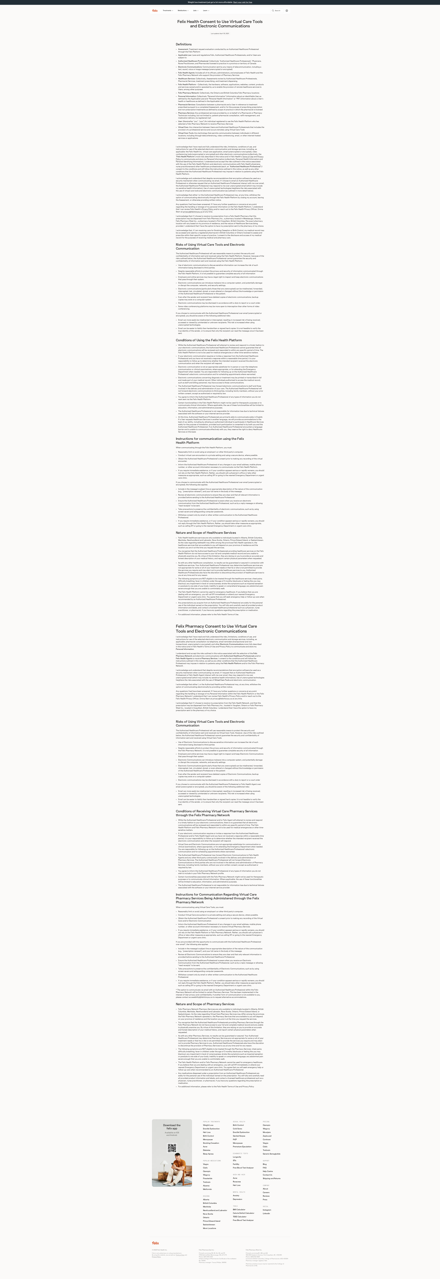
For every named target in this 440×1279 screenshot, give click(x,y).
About (265, 1189)
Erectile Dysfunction (211, 1129)
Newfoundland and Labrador (215, 1210)
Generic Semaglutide (271, 1154)
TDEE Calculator (240, 1217)
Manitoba (207, 1207)
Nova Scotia (208, 1214)
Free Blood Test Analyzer (243, 1168)
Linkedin (266, 1213)
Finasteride (207, 1178)
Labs (194, 10)
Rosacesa (237, 1182)
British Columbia (210, 1203)
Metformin (207, 1189)
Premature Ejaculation (242, 1147)
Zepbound (267, 1136)
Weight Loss (208, 1125)
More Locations (209, 1228)
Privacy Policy (207, 209)
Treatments (167, 10)
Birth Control (208, 1136)
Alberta (206, 1200)
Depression (237, 1199)
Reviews (266, 1196)
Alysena (206, 1186)
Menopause (208, 1139)
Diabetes (206, 1150)
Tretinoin (207, 1182)
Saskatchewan (209, 1225)
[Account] (286, 10)
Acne (205, 1147)
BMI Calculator (239, 1210)
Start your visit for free (242, 2)
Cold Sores (237, 1129)
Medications (182, 10)
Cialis (205, 1168)
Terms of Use (247, 157)
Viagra (205, 1164)
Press (265, 1200)
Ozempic (207, 1171)
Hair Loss (207, 1132)
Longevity (237, 1157)
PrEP (235, 1139)
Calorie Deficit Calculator (243, 1213)
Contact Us (267, 1175)
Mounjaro (267, 1132)
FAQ (265, 1168)
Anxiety (236, 1196)
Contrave (267, 1139)
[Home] (155, 10)
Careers (266, 1192)
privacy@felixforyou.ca (192, 212)
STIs (234, 1160)
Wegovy (206, 1175)
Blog (265, 1164)
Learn (205, 10)
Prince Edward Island (211, 1221)
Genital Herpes (239, 1136)
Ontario (206, 1217)
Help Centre (268, 1171)
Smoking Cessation (211, 1143)
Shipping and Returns (272, 1178)
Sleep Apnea (208, 1154)
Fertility (236, 1164)
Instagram (267, 1210)
